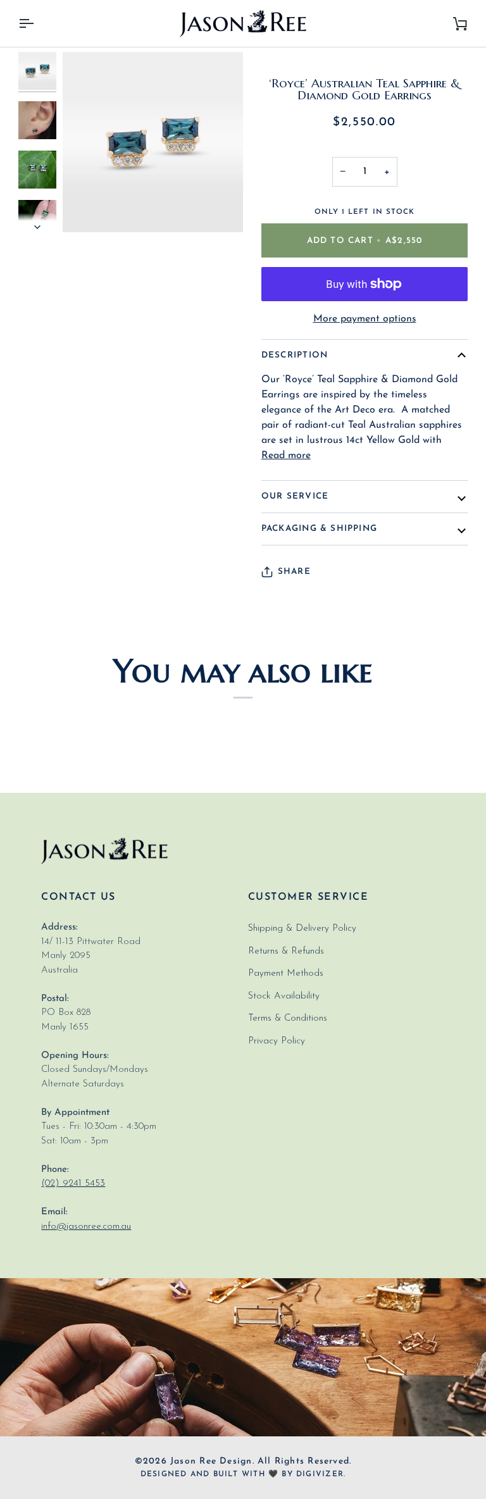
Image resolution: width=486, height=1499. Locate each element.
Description (294, 355)
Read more (286, 456)
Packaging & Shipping (319, 529)
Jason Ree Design (211, 1461)
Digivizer (320, 1474)
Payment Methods (285, 973)
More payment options (364, 319)
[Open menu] (37, 23)
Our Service (294, 496)
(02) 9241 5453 (73, 1183)
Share (294, 572)
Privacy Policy (276, 1041)
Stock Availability (284, 996)
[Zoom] (86, 208)
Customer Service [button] (308, 897)
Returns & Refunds (286, 951)
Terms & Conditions (287, 1018)
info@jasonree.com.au (86, 1226)
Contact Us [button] (78, 897)
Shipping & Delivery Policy (302, 928)
